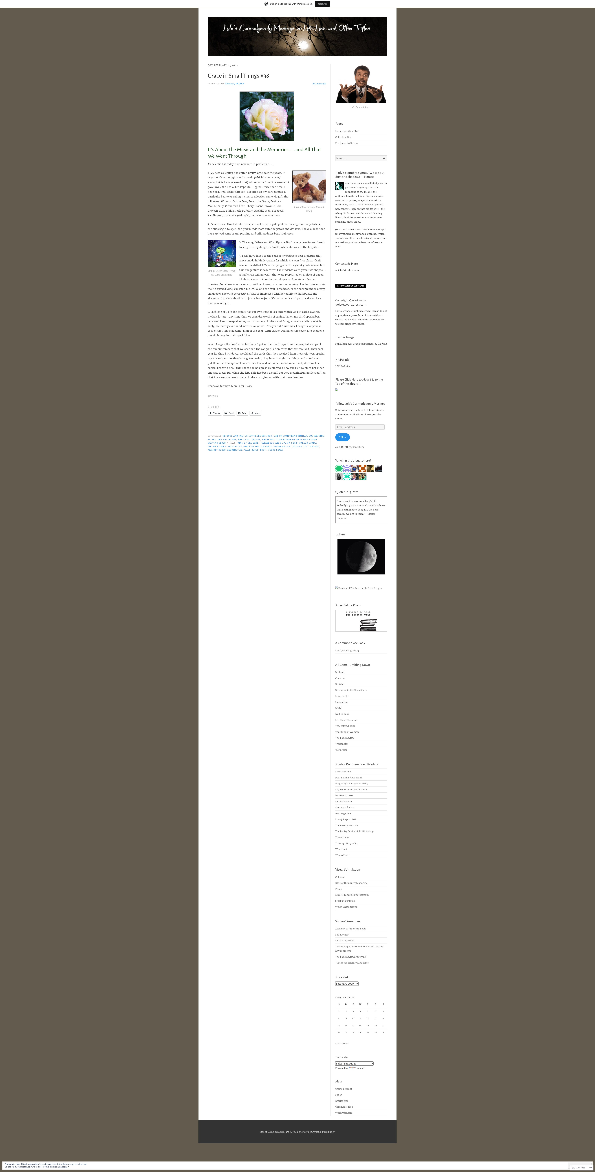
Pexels (338, 888)
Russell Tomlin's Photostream (352, 894)
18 (360, 1025)
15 (339, 1025)
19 (368, 1025)
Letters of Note (343, 801)
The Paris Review (344, 737)
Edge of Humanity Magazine (351, 789)
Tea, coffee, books (345, 725)
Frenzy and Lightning (347, 650)
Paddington (234, 449)
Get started (322, 4)
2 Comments (319, 83)
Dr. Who (339, 684)
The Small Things (249, 439)
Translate (359, 1067)
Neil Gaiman (342, 713)
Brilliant (340, 672)
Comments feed (344, 1106)
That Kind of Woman (347, 731)
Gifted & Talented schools (225, 446)
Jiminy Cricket (282, 446)
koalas (297, 446)
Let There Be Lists (260, 435)
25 (360, 1032)
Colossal (340, 876)
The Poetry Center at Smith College (354, 831)
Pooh (263, 449)
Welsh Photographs (346, 906)
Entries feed (341, 1100)
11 (360, 1018)
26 (368, 1032)
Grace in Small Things (257, 446)
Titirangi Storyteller (346, 843)
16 (346, 1025)
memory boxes (217, 449)
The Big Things (227, 439)
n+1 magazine (343, 813)
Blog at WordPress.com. (272, 1131)
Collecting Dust (343, 136)
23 (346, 1032)
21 (383, 1025)
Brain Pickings (343, 771)
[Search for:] (361, 158)
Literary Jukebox (344, 807)
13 (376, 1018)
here (352, 237)
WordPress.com (344, 1112)
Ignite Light (341, 695)
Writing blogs (217, 442)
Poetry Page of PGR (345, 819)
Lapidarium (341, 701)
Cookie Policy (63, 1166)
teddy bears (275, 449)
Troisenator (341, 743)
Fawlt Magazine (344, 940)
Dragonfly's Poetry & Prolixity (351, 783)
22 (339, 1032)
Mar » (346, 1043)
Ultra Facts (341, 749)
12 (368, 1018)
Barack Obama (308, 442)
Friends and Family (235, 435)
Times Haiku (342, 837)
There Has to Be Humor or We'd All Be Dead (289, 439)
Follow (342, 437)
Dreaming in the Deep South (351, 690)
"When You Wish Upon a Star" (279, 442)
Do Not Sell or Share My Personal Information (310, 1131)
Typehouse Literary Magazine (352, 962)
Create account (343, 1088)
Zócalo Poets (342, 855)
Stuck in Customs (345, 900)
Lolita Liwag (311, 446)
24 (353, 1032)
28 (383, 1032)
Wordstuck (341, 849)
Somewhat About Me (347, 131)
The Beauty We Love (346, 825)
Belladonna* (342, 934)
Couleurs (340, 678)
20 (375, 1025)
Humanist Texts (344, 795)
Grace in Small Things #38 (238, 76)
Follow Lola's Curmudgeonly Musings (360, 403)
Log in (338, 1094)
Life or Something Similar (290, 435)
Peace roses (251, 449)
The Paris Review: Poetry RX (350, 956)
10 (353, 1018)
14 (383, 1018)
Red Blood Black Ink (346, 719)
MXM (338, 708)
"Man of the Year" (248, 442)
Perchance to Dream (346, 143)
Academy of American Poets (350, 928)
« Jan (338, 1043)
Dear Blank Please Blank (348, 777)
